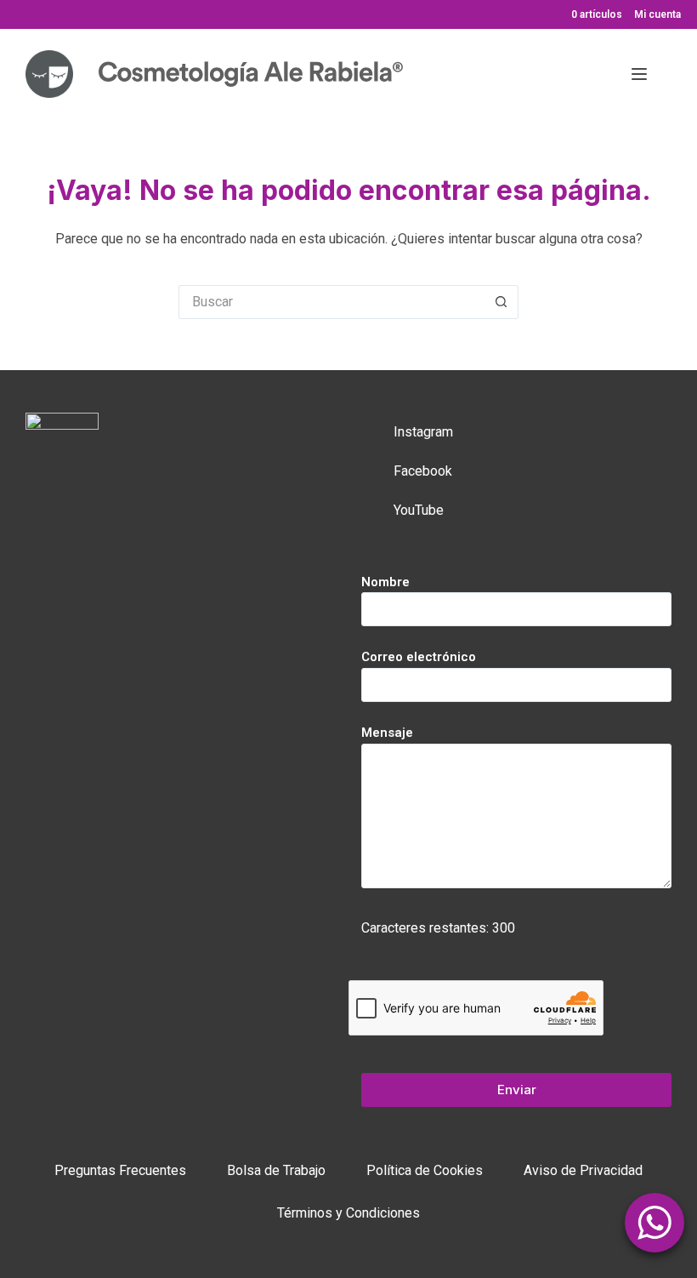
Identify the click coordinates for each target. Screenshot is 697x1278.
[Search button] (501, 302)
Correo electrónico (418, 657)
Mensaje (387, 732)
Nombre (385, 582)
